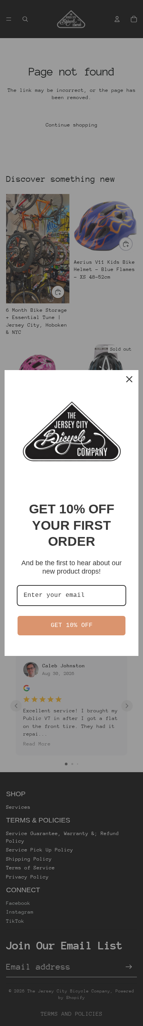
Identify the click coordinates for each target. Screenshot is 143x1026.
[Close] (129, 379)
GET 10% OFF (72, 625)
